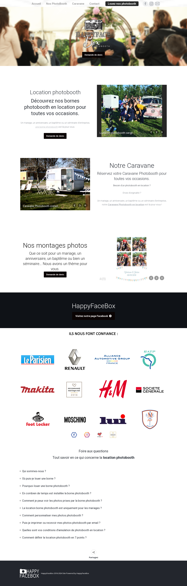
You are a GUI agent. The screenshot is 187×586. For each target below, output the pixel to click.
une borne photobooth (46, 126)
